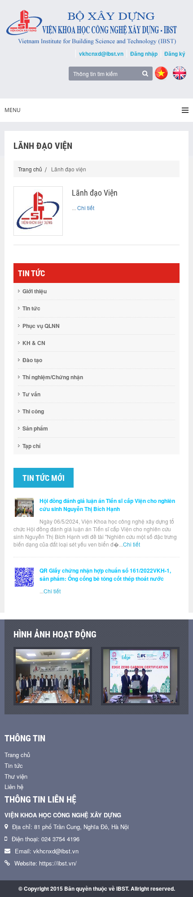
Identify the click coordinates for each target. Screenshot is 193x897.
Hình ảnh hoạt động (54, 634)
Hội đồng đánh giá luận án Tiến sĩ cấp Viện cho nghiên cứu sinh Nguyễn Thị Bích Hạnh (107, 505)
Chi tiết (85, 207)
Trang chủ (30, 169)
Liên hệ (13, 786)
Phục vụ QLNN (41, 326)
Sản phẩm (35, 428)
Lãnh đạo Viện (95, 192)
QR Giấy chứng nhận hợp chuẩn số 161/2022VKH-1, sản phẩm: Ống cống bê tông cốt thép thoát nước (105, 574)
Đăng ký (174, 53)
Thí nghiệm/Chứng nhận (52, 377)
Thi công (33, 411)
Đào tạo (32, 360)
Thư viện (15, 776)
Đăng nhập (144, 53)
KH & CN (33, 343)
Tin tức (31, 308)
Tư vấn (31, 394)
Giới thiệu (34, 291)
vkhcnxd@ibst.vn (101, 53)
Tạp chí (31, 446)
